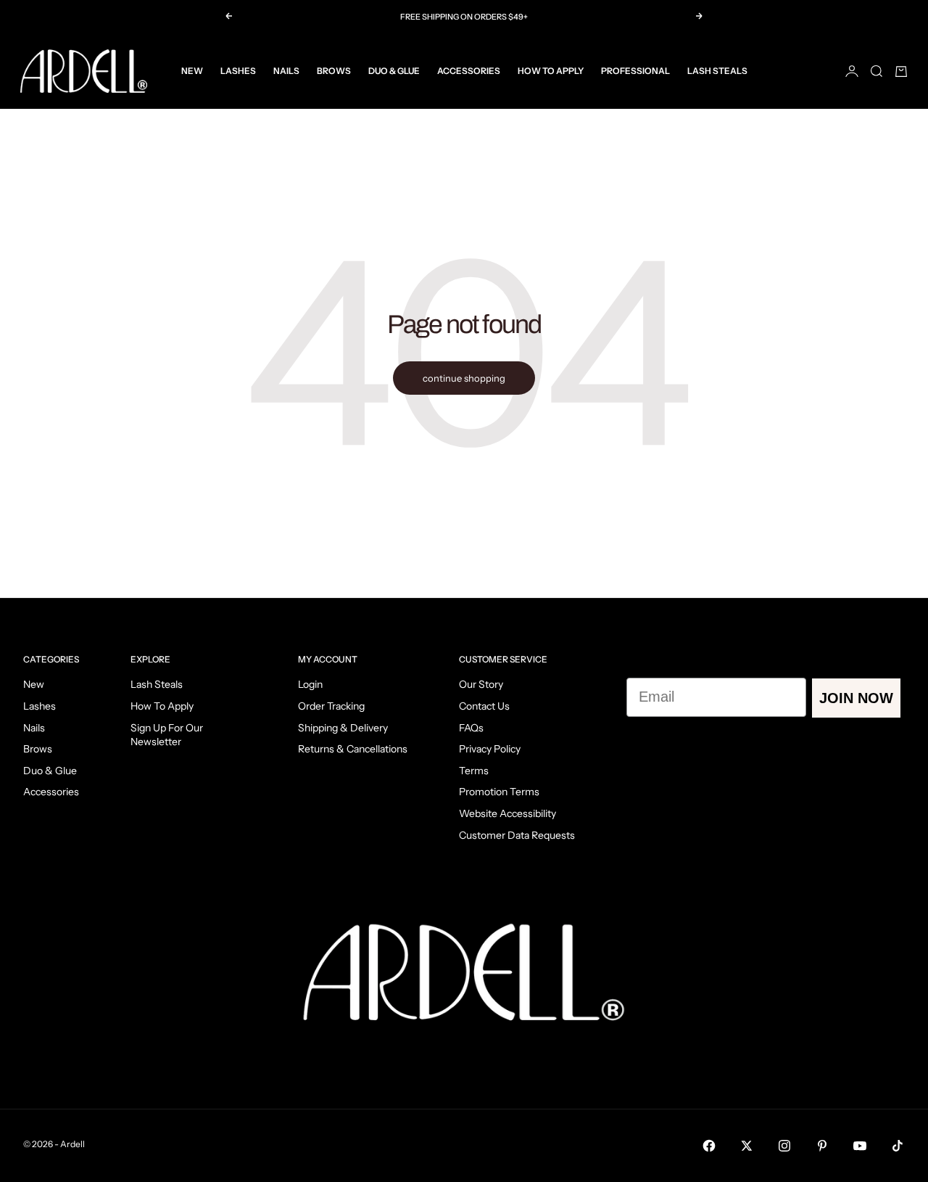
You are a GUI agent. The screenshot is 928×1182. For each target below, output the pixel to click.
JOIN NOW (856, 698)
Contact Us (484, 706)
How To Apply (551, 70)
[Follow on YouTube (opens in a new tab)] (860, 1145)
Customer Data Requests (517, 835)
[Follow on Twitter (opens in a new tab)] (747, 1145)
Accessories (468, 70)
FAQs (471, 727)
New (192, 70)
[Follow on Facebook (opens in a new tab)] (709, 1145)
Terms (474, 770)
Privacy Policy (490, 748)
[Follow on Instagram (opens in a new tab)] (784, 1145)
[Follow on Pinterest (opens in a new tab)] (822, 1145)
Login (310, 684)
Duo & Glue (394, 70)
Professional (635, 70)
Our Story (481, 684)
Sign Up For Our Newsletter (166, 735)
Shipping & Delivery (343, 727)
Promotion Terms (499, 791)
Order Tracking (331, 706)
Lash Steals (717, 70)
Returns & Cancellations (352, 748)
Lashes (238, 70)
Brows (334, 70)
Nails (286, 70)
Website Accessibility (507, 813)
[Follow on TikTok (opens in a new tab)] (897, 1145)
